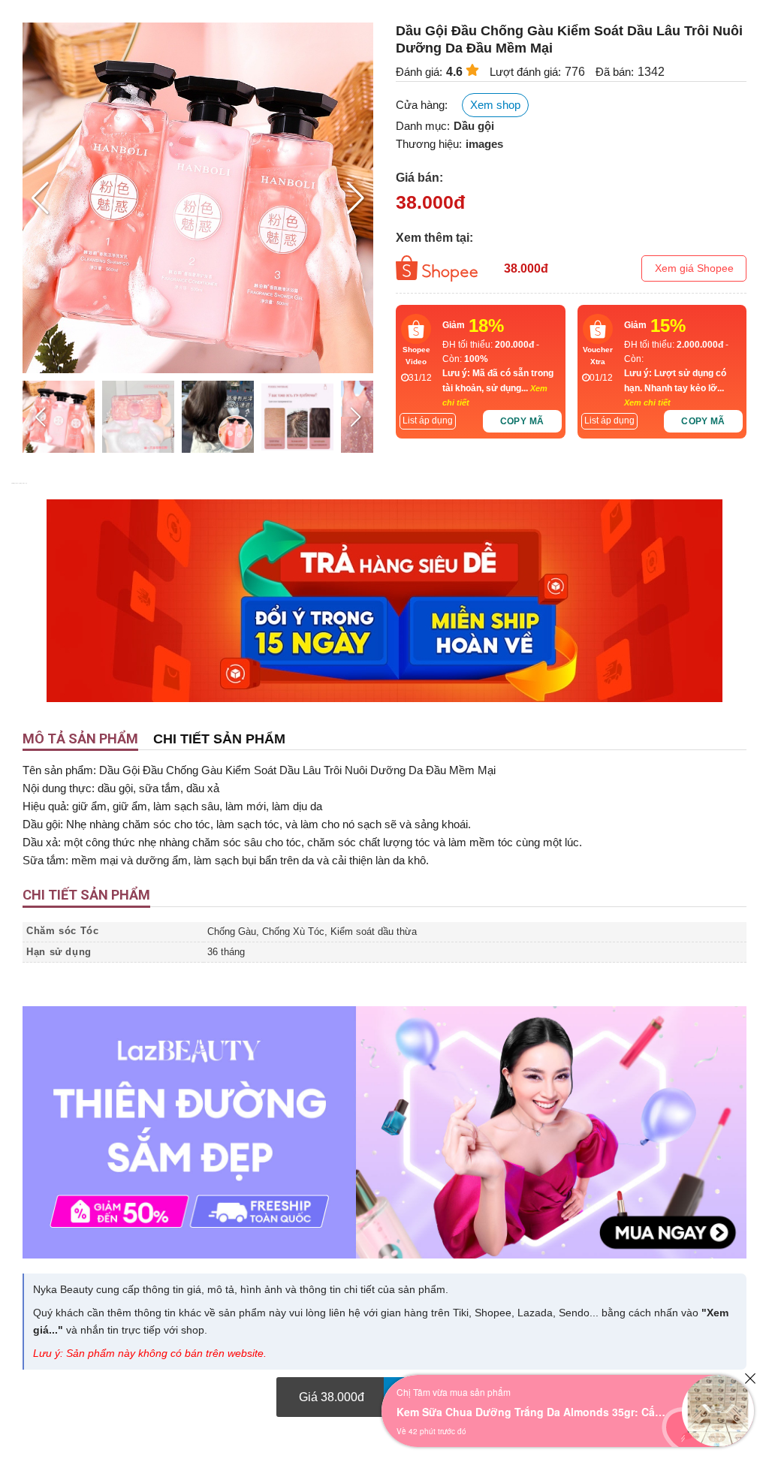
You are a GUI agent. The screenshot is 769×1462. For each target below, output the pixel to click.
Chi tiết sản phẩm (219, 738)
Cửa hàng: (422, 104)
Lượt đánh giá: (525, 71)
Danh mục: (423, 125)
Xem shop (495, 104)
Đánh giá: (419, 71)
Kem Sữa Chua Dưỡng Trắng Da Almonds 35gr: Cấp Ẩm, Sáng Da (532, 1411)
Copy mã (522, 421)
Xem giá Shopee (694, 268)
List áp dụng (428, 420)
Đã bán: (615, 71)
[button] (355, 198)
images (484, 143)
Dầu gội (474, 125)
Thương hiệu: (429, 143)
